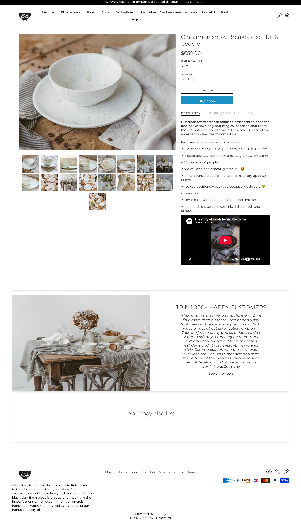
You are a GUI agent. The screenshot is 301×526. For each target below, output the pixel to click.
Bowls (105, 12)
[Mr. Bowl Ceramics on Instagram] (277, 473)
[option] (97, 92)
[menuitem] (49, 12)
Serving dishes (124, 12)
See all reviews (221, 373)
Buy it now (207, 101)
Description (190, 113)
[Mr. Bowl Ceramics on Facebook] (269, 473)
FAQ (250, 113)
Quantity (186, 74)
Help (135, 19)
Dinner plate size (192, 61)
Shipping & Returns (223, 113)
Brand (225, 12)
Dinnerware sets (70, 12)
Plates (91, 12)
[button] (207, 90)
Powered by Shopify (150, 514)
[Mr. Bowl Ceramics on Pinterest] (286, 473)
